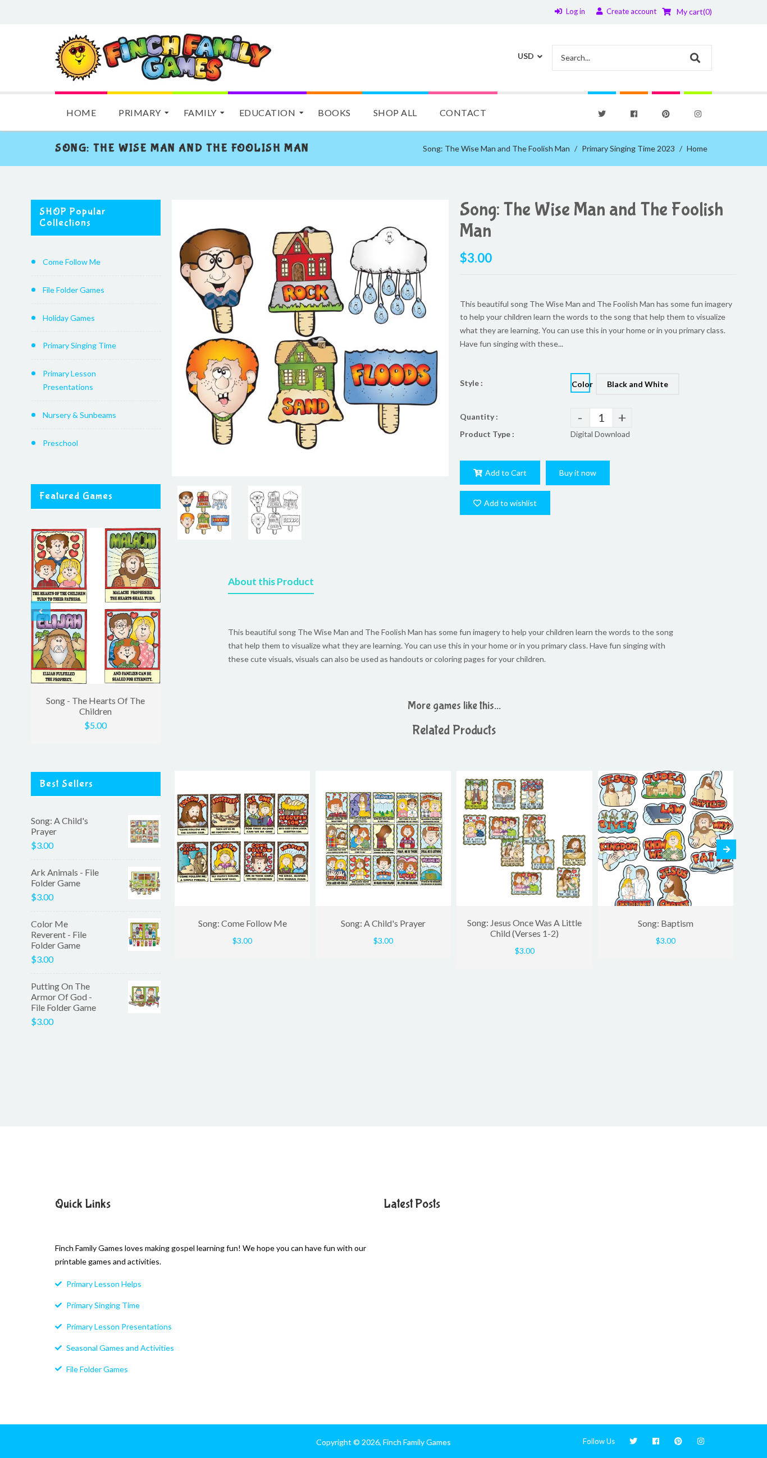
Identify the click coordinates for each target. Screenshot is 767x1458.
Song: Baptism (665, 923)
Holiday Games (69, 318)
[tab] (271, 584)
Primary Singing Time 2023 (628, 148)
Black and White (637, 384)
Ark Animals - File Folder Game (65, 877)
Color (581, 384)
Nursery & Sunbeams (79, 415)
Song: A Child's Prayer (59, 825)
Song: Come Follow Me (242, 923)
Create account (631, 11)
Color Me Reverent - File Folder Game (58, 934)
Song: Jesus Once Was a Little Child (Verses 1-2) (524, 928)
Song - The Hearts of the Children (95, 705)
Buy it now (577, 472)
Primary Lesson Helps (103, 1284)
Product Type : (487, 434)
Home (697, 148)
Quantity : (479, 416)
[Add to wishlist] (298, 779)
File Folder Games (73, 290)
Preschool (60, 443)
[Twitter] (602, 114)
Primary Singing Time (79, 345)
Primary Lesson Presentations (69, 380)
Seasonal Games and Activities (120, 1348)
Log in (575, 11)
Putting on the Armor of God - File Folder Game (63, 997)
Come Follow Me (72, 261)
